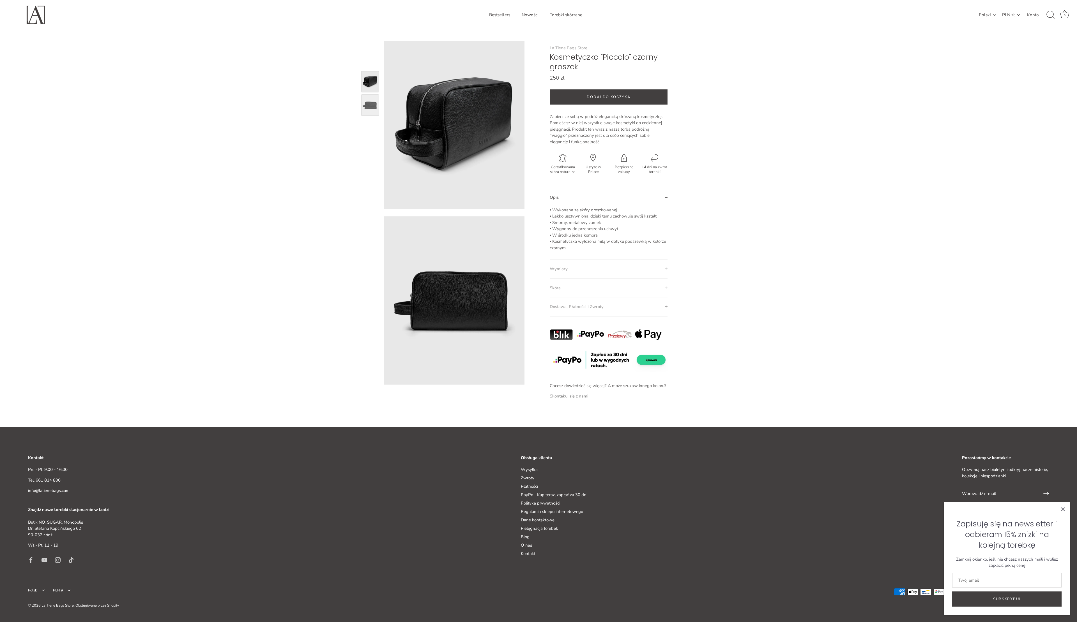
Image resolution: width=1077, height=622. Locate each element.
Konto (1033, 15)
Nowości (530, 15)
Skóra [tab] (555, 288)
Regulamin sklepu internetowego (552, 511)
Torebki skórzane (566, 15)
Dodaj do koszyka (608, 97)
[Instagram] (58, 560)
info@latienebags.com (49, 490)
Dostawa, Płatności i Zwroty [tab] (577, 306)
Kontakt (528, 553)
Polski (985, 15)
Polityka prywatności (540, 503)
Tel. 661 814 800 (44, 480)
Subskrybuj (1007, 599)
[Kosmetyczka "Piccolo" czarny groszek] (370, 81)
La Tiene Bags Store (568, 48)
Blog (525, 537)
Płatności (529, 486)
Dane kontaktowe (537, 520)
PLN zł (1008, 15)
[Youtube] (44, 560)
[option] (370, 82)
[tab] (609, 233)
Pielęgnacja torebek (539, 528)
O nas (526, 545)
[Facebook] (31, 560)
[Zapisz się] (1046, 493)
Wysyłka (529, 469)
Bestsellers (499, 15)
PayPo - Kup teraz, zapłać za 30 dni (554, 495)
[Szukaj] (1050, 15)
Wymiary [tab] (559, 269)
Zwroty (527, 478)
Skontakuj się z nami (569, 396)
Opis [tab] (554, 197)
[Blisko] (1063, 509)
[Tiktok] (71, 560)
